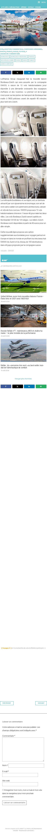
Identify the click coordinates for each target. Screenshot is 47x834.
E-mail (5, 771)
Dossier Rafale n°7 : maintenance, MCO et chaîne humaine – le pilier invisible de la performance (22, 332)
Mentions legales (10, 829)
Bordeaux (5, 56)
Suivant (41, 703)
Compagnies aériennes (33, 49)
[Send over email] (41, 72)
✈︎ (26, 51)
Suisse (15, 51)
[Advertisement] (24, 494)
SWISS (25, 60)
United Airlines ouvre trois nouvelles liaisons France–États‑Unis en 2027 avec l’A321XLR (22, 297)
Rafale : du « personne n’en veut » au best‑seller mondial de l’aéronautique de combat (22, 366)
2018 (1, 49)
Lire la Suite (10, 36)
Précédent (7, 703)
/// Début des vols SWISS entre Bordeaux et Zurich (23, 20)
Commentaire (8, 736)
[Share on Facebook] (6, 72)
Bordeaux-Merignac (19, 56)
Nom (5, 765)
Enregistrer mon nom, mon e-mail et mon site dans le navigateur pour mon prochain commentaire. (22, 793)
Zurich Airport (6, 64)
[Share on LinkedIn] (29, 72)
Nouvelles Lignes (7, 60)
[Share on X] (17, 72)
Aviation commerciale (13, 49)
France (9, 51)
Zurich (31, 60)
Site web (6, 781)
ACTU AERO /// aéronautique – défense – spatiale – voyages (21, 7)
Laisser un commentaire (10, 54)
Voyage (22, 51)
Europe (3, 51)
